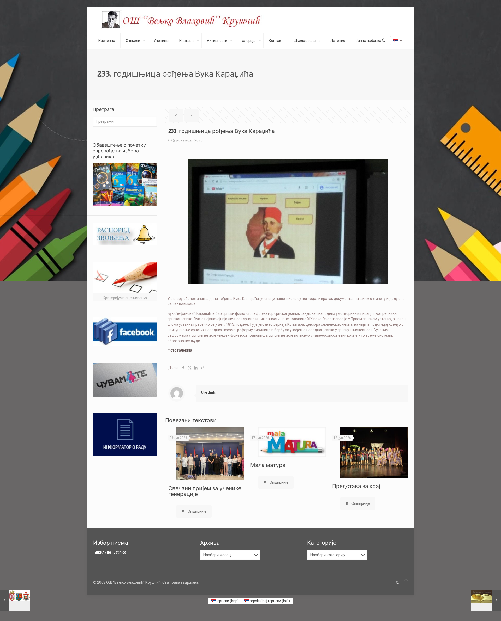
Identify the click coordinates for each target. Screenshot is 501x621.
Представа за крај (356, 486)
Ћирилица (102, 552)
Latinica (120, 552)
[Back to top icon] (406, 580)
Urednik (208, 392)
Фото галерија (180, 350)
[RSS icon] (397, 582)
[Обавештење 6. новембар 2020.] (15, 600)
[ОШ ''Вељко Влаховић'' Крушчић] (186, 20)
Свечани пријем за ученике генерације (204, 491)
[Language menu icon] (397, 40)
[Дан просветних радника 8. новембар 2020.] (486, 600)
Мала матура (267, 465)
